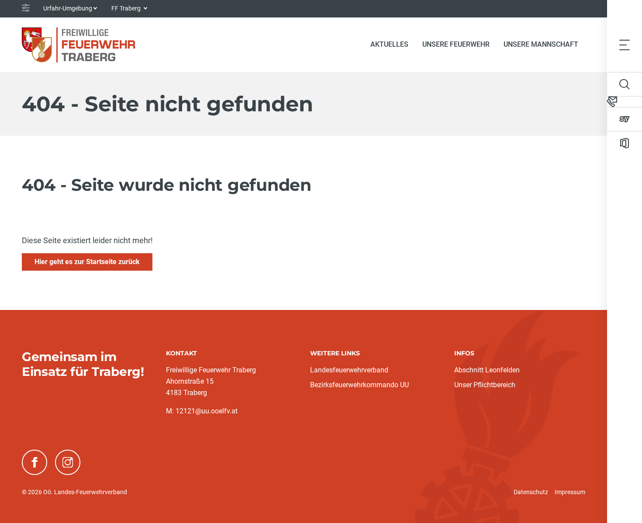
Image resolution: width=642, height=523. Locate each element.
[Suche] (624, 84)
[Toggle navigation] (624, 44)
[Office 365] (624, 143)
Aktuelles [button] (389, 44)
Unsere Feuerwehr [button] (456, 44)
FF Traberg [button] (126, 8)
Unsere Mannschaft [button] (541, 44)
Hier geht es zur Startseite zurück (87, 262)
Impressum (570, 492)
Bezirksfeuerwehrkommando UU (359, 385)
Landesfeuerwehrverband (349, 370)
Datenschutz (531, 492)
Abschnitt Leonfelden (487, 370)
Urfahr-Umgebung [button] (67, 8)
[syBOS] (624, 119)
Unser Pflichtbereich (484, 385)
